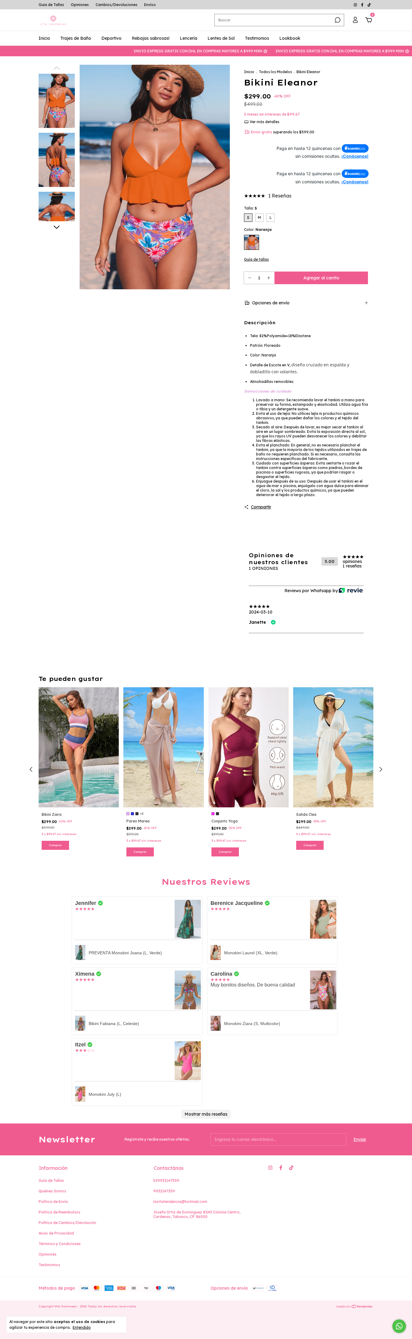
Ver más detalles (264, 122)
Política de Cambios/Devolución (67, 1222)
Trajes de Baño (75, 38)
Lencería (188, 38)
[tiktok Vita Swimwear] (369, 4)
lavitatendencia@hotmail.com (180, 1201)
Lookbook (289, 38)
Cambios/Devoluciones (116, 4)
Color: (258, 229)
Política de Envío (53, 1201)
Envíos (150, 4)
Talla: (250, 208)
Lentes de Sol (221, 38)
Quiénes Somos (52, 1191)
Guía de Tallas (51, 1180)
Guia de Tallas (51, 4)
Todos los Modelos (275, 72)
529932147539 (166, 1180)
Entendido (82, 1327)
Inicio (44, 38)
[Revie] (351, 591)
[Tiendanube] (354, 1307)
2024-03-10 (260, 612)
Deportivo (111, 38)
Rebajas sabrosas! (151, 38)
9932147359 (164, 1191)
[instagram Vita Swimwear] (355, 4)
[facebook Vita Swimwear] (362, 4)
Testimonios (257, 38)
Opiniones (80, 4)
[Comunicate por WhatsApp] (399, 1326)
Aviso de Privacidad (56, 1233)
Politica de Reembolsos (59, 1212)
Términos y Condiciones (60, 1243)
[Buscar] (337, 20)
